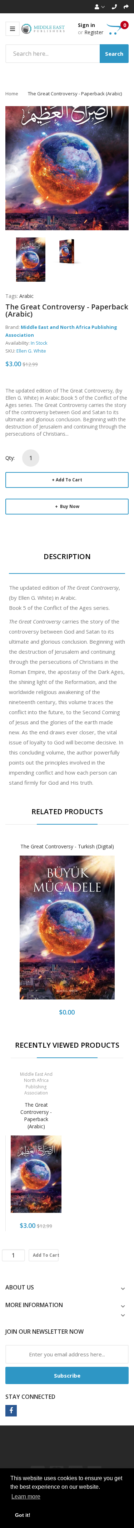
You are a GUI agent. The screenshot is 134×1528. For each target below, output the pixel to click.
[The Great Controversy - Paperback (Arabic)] (30, 258)
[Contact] (114, 6)
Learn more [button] (25, 1496)
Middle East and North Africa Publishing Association (36, 1083)
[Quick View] (92, 934)
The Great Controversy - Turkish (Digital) (67, 846)
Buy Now (69, 506)
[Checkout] (126, 6)
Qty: (10, 457)
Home (11, 93)
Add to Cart (69, 480)
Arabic (26, 296)
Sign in (86, 25)
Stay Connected (30, 1397)
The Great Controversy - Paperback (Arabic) (36, 1115)
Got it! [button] (22, 1515)
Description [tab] (67, 556)
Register (93, 32)
